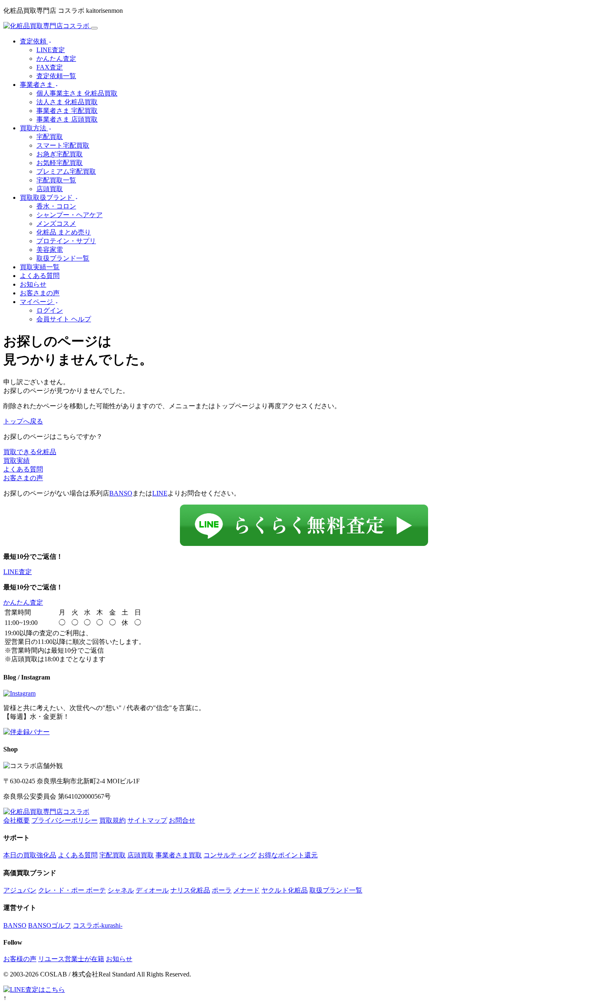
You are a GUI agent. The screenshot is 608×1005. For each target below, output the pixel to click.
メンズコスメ (56, 223)
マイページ (37, 301)
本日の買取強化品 (29, 855)
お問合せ (182, 820)
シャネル (121, 890)
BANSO (120, 493)
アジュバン (19, 890)
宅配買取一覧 (56, 180)
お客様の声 (19, 958)
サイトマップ (147, 820)
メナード (246, 890)
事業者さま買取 (179, 855)
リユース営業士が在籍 (71, 958)
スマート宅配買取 (62, 145)
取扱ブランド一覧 (62, 258)
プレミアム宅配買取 (66, 171)
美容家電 (49, 249)
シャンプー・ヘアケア (69, 214)
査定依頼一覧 (56, 75)
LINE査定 (50, 49)
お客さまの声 (40, 293)
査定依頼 (34, 41)
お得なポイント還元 (288, 855)
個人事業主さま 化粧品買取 (76, 93)
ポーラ (222, 890)
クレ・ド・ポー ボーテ (72, 890)
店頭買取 (49, 188)
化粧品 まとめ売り (63, 232)
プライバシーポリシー (64, 820)
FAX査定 (49, 67)
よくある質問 (40, 275)
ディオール (152, 890)
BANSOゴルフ (49, 925)
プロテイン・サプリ (66, 240)
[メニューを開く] (94, 28)
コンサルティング (229, 855)
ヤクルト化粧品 (284, 890)
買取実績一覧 (40, 266)
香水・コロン (56, 206)
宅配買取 (49, 136)
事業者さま (37, 84)
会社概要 (16, 820)
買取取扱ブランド (47, 197)
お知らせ (33, 284)
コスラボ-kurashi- (97, 925)
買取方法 (34, 128)
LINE (160, 493)
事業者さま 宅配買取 (67, 110)
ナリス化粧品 (190, 890)
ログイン (49, 310)
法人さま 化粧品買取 (67, 101)
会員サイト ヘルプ (63, 319)
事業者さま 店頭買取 (67, 119)
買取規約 (112, 820)
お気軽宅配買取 (59, 162)
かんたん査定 (56, 58)
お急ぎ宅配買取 (59, 154)
